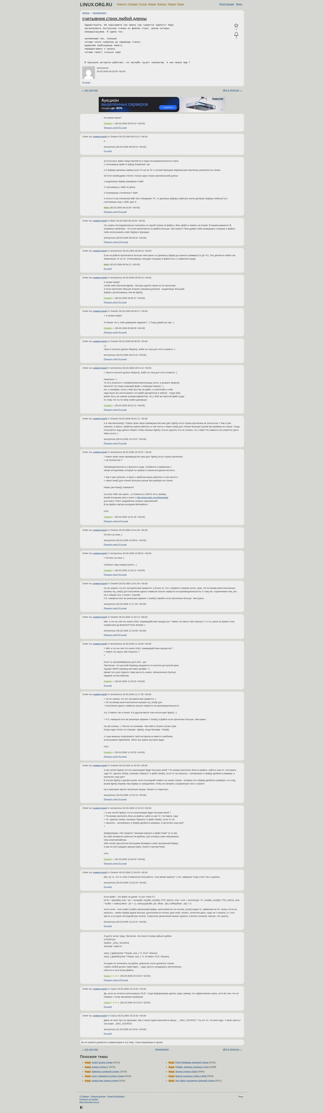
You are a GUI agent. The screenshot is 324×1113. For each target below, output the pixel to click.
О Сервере (84, 1096)
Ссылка (86, 82)
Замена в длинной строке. (106, 1071)
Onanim (108, 123)
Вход (239, 4)
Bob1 (106, 207)
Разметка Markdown (116, 1096)
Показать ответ (111, 128)
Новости (122, 4)
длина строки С (100, 1067)
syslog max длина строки (105, 1080)
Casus (107, 976)
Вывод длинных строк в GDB (190, 1076)
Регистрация (226, 4)
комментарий (100, 136)
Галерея (133, 4)
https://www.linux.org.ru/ (89, 1102)
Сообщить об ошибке (88, 1099)
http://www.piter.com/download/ (152, 497)
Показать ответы (111, 242)
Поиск (180, 4)
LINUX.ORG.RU (96, 4)
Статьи (143, 4)
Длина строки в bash (186, 1071)
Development (99, 13)
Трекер (172, 4)
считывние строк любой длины (114, 18)
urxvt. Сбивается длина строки (108, 1076)
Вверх (241, 1096)
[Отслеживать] (236, 34)
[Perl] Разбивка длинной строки (191, 1062)
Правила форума (98, 1096)
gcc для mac (91, 90)
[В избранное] (236, 25)
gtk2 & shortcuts (231, 90)
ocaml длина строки (102, 1062)
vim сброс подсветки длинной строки (194, 1080)
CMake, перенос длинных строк (192, 1067)
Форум (152, 4)
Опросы (161, 4)
